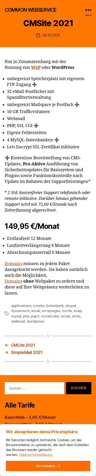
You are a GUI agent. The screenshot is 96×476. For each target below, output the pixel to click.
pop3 (35, 316)
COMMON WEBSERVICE (30, 9)
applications (21, 305)
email (35, 311)
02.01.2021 (51, 35)
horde (67, 311)
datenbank (55, 305)
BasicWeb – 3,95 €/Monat (30, 417)
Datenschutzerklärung (35, 455)
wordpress (35, 321)
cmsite (38, 305)
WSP (36, 67)
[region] (48, 450)
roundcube (50, 316)
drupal (70, 305)
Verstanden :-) (48, 466)
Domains (13, 263)
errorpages (51, 311)
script (65, 316)
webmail (18, 321)
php (26, 316)
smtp (76, 316)
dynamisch (20, 311)
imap (78, 311)
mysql (16, 316)
